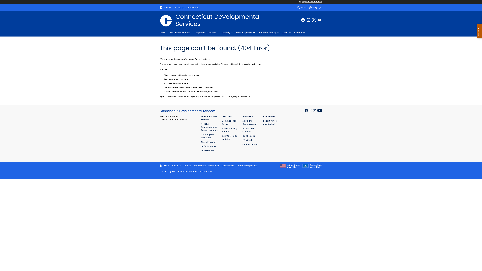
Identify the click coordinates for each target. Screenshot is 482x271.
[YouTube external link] (319, 110)
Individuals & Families (180, 32)
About (285, 32)
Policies (187, 165)
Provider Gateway (267, 32)
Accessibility (200, 165)
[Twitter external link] (314, 20)
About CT (176, 165)
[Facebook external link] (303, 20)
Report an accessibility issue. (312, 2)
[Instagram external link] (308, 20)
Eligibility (226, 32)
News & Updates (244, 32)
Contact (298, 32)
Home (163, 32)
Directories (213, 165)
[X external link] (315, 110)
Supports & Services (206, 32)
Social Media (228, 165)
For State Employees (246, 165)
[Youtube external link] (319, 20)
